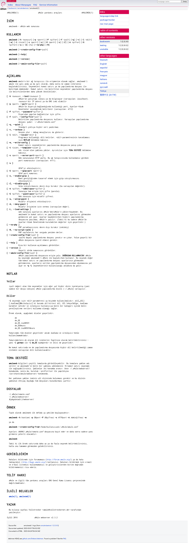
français (104, 71)
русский (104, 87)
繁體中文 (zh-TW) (108, 95)
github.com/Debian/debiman (32, 539)
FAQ (35, 5)
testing (103, 45)
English (103, 64)
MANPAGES (11, 1)
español (103, 67)
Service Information (48, 5)
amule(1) (13, 496)
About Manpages (23, 5)
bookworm (12, 8)
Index (10, 5)
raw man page (106, 24)
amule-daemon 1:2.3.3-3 (49, 525)
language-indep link (109, 16)
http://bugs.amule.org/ (34, 462)
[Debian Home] (3, 5)
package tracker (107, 20)
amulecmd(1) (25, 496)
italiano (103, 79)
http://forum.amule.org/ (59, 459)
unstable (104, 49)
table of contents (109, 30)
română (103, 83)
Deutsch (104, 60)
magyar (103, 75)
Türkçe (103, 91)
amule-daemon (23, 8)
